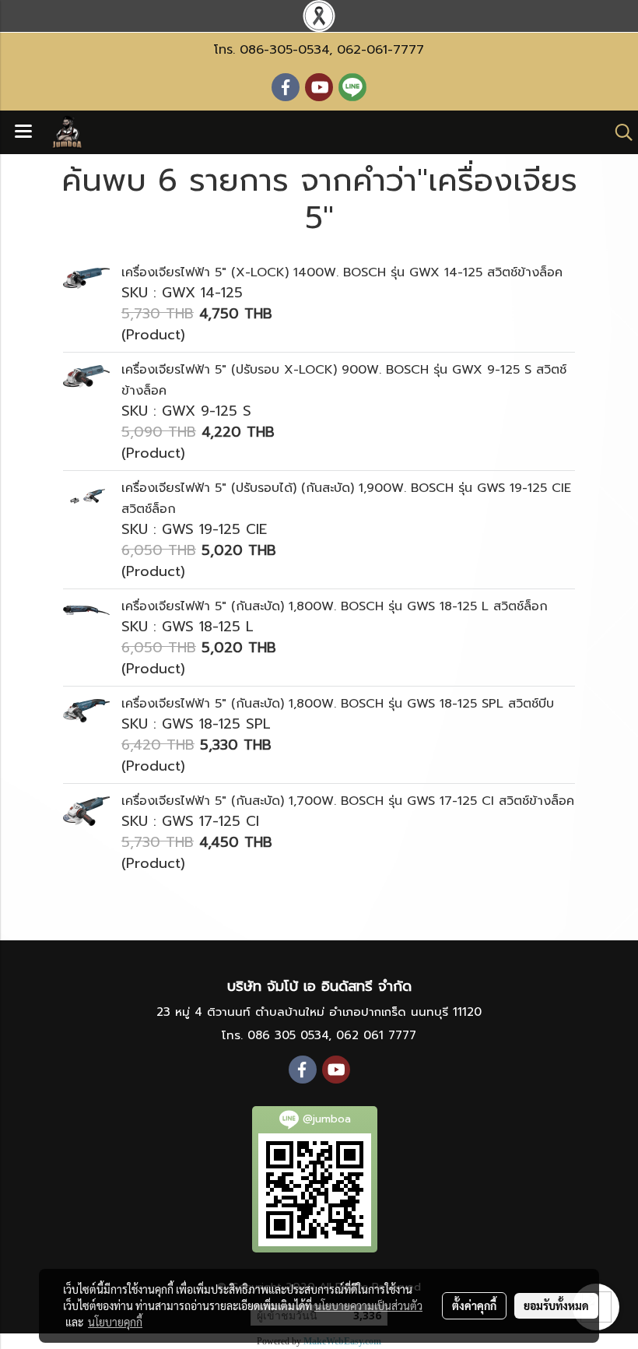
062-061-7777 (380, 49)
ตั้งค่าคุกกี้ (474, 1305)
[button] (618, 132)
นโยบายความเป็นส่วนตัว (368, 1305)
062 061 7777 (376, 1035)
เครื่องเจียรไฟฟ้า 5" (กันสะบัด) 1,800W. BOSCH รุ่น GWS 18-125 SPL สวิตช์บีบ (337, 703)
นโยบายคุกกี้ (115, 1322)
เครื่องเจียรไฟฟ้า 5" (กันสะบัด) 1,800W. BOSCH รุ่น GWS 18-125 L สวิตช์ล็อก (334, 606)
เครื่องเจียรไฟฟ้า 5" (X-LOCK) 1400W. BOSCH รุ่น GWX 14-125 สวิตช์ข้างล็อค (342, 272)
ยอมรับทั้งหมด (556, 1305)
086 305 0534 (287, 1035)
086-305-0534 (284, 49)
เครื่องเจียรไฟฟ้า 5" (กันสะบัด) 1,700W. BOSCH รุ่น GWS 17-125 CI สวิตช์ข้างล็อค (347, 801)
